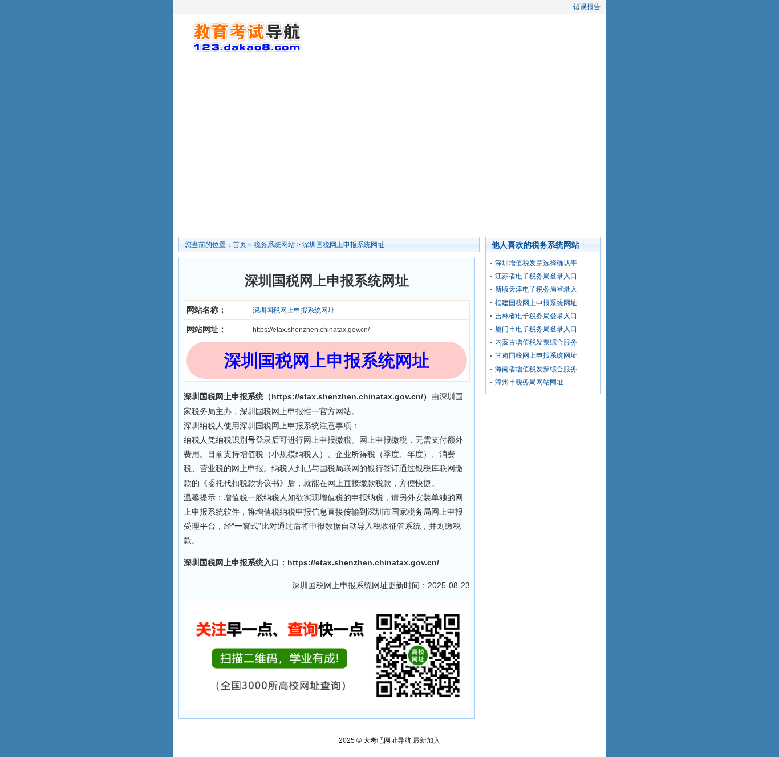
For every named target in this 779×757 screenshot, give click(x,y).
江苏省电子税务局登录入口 (536, 276)
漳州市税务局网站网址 (529, 382)
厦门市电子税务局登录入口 (536, 329)
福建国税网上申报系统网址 (536, 303)
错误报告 (587, 7)
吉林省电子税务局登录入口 (536, 316)
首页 (239, 245)
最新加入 (426, 740)
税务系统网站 (274, 245)
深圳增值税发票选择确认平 (536, 263)
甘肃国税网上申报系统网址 (536, 355)
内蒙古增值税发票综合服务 (536, 342)
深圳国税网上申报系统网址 (343, 245)
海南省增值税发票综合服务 (536, 369)
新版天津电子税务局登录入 (536, 289)
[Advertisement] (389, 145)
